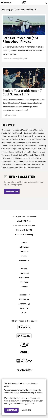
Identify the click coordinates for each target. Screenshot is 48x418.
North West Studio (35, 158)
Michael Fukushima (38, 152)
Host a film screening (24, 235)
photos (31, 161)
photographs (23, 161)
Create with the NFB (24, 230)
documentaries (6, 143)
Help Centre (24, 247)
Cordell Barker (40, 139)
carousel (12, 139)
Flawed (8, 149)
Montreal (14, 155)
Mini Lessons (5, 155)
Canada (5, 139)
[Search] (46, 3)
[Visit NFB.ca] (28, 2)
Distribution (24, 278)
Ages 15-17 (17, 130)
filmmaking (42, 146)
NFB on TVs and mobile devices (24, 321)
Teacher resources (33, 165)
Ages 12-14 (8, 130)
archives (41, 133)
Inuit (28, 152)
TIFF (25, 168)
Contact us (24, 252)
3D (2, 130)
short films (11, 165)
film (24, 146)
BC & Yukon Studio (25, 136)
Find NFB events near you (24, 226)
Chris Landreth (21, 139)
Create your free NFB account (24, 217)
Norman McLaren (21, 158)
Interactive (13, 152)
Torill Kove (31, 168)
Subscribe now (12, 191)
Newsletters (24, 261)
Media (24, 256)
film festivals (31, 146)
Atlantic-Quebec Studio (9, 136)
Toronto (38, 168)
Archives (24, 287)
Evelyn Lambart (16, 146)
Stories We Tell (21, 165)
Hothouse (41, 149)
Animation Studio (22, 133)
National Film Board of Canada (29, 155)
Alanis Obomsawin (36, 130)
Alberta (4, 133)
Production (24, 273)
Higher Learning (18, 149)
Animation (11, 133)
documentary (18, 143)
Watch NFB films (24, 221)
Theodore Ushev (16, 168)
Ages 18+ (25, 130)
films (3, 149)
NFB (42, 155)
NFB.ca (24, 269)
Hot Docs (34, 149)
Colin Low (31, 139)
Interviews (22, 152)
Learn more (26, 410)
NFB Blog (7, 3)
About (24, 243)
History (27, 149)
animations (33, 133)
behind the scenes (39, 136)
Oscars (15, 161)
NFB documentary (7, 158)
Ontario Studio (6, 161)
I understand (11, 410)
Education (27, 143)
